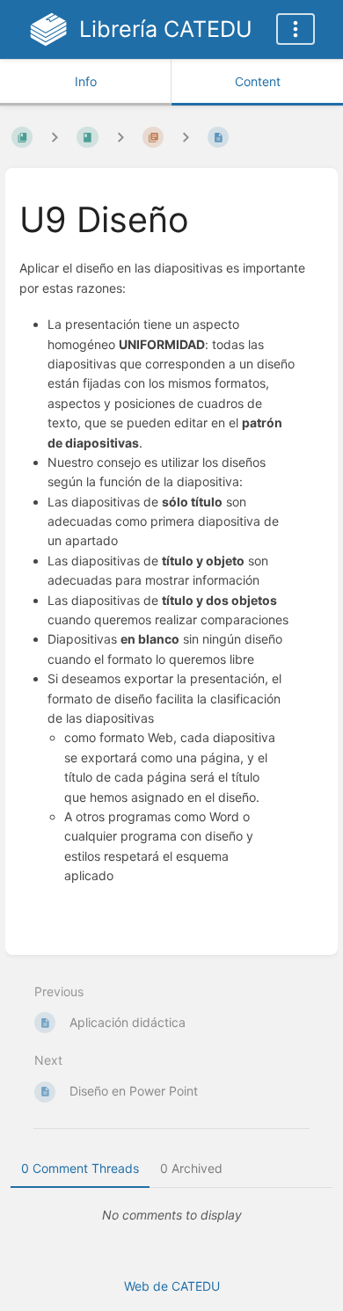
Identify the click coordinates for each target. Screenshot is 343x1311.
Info (86, 81)
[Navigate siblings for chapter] (120, 136)
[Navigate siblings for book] (54, 136)
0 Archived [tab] (191, 1168)
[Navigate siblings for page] (185, 136)
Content (258, 81)
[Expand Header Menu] (295, 29)
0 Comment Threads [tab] (80, 1168)
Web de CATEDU (172, 1285)
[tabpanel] (171, 1215)
